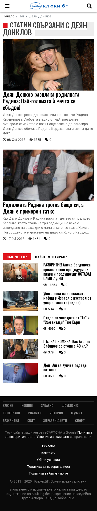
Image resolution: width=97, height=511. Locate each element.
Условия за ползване (53, 437)
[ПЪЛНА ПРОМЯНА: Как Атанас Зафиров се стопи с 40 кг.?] (20, 358)
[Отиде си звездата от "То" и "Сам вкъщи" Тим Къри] (20, 334)
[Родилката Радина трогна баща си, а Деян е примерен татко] (48, 200)
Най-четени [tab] (17, 256)
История (56, 412)
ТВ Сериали (11, 412)
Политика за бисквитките (48, 473)
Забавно (47, 405)
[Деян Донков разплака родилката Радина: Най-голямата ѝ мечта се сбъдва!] (48, 89)
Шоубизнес (70, 405)
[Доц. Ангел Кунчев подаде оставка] (20, 381)
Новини (27, 405)
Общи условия (48, 459)
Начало (8, 16)
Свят (31, 420)
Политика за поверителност (48, 466)
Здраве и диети (55, 420)
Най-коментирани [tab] (51, 256)
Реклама (48, 446)
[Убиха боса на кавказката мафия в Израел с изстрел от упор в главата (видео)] (20, 310)
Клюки (8, 405)
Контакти (48, 453)
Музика (76, 412)
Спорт (80, 420)
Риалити (34, 412)
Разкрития (11, 420)
